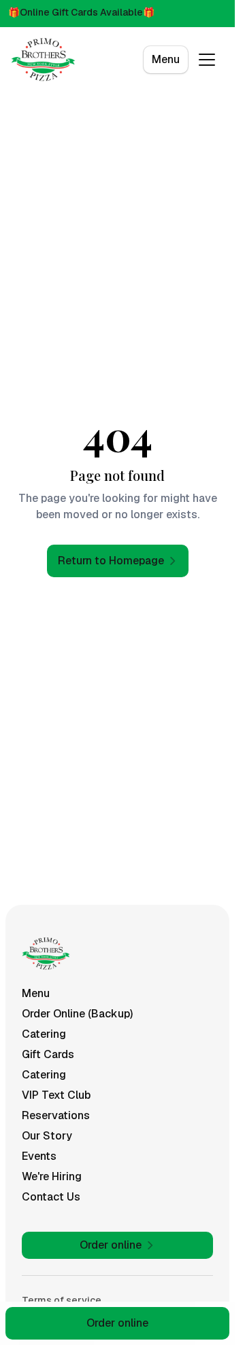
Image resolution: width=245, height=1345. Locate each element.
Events (39, 1156)
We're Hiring (52, 1176)
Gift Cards (48, 1054)
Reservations (56, 1115)
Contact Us (51, 1197)
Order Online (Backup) (77, 1014)
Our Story (47, 1136)
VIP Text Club (56, 1095)
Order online (117, 1323)
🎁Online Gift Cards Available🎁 (81, 12)
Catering (44, 1034)
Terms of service (61, 1300)
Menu (166, 59)
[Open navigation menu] (206, 59)
